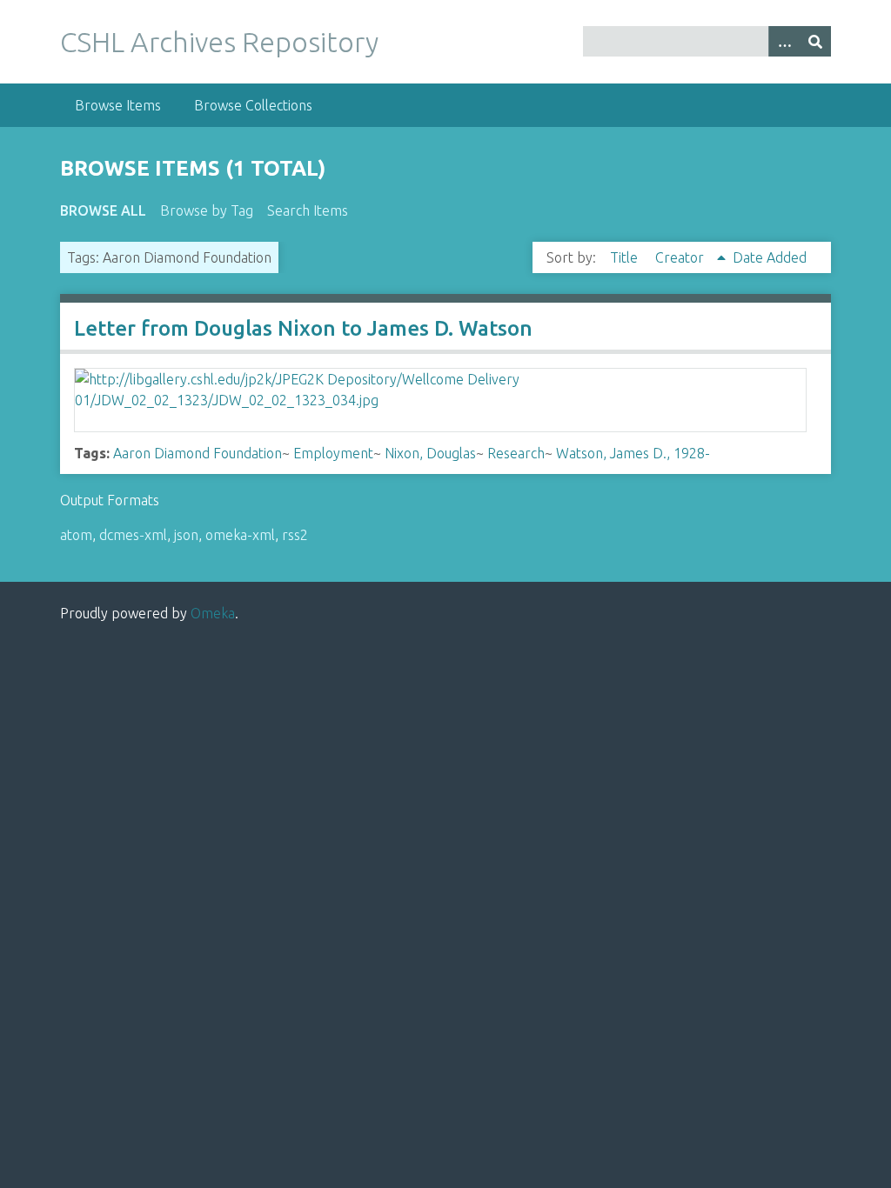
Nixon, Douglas (430, 453)
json (186, 535)
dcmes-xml (133, 535)
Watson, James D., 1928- (633, 453)
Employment (333, 453)
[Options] (784, 41)
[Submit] (815, 41)
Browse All (103, 210)
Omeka (213, 613)
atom (76, 535)
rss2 (295, 535)
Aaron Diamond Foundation (197, 453)
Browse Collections (253, 105)
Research (516, 453)
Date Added (770, 257)
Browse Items (118, 105)
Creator (681, 257)
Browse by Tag (206, 210)
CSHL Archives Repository (219, 41)
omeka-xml (240, 535)
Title (625, 257)
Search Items (307, 210)
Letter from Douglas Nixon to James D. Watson (303, 328)
